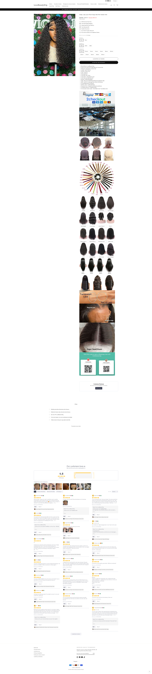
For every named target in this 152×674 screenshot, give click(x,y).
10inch (86, 51)
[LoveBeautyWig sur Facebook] (79, 657)
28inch (97, 54)
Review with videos (51, 491)
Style (81, 37)
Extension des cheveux (102, 4)
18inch (106, 51)
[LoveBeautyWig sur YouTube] (82, 657)
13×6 (86, 40)
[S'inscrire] (93, 653)
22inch (81, 54)
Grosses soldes (94, 4)
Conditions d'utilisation (38, 656)
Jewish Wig (51, 6)
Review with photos (41, 491)
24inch (87, 54)
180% (90, 45)
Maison (50, 4)
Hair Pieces (58, 6)
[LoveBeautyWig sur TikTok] (84, 657)
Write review (98, 388)
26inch (92, 54)
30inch (102, 54)
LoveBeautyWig (40, 5)
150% (86, 45)
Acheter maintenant (98, 62)
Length (81, 49)
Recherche (36, 647)
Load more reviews (76, 634)
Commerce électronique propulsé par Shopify (76, 669)
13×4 (81, 40)
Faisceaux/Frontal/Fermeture (83, 4)
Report (40, 506)
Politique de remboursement (39, 654)
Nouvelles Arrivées (57, 4)
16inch (101, 51)
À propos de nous (37, 649)
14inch (96, 51)
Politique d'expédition (38, 653)
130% (81, 45)
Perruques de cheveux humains (69, 4)
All (35, 491)
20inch (111, 51)
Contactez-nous (65, 6)
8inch (81, 51)
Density (81, 43)
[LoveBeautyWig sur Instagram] (77, 657)
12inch (91, 51)
